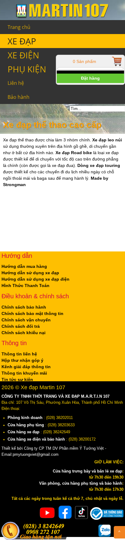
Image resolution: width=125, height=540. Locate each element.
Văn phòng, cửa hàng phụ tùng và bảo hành (80, 483)
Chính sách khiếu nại (24, 332)
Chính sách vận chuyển (26, 319)
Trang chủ (19, 27)
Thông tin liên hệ (19, 353)
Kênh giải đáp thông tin (26, 366)
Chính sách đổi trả (21, 326)
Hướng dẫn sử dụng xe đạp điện (35, 279)
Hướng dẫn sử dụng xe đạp (30, 272)
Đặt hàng (90, 78)
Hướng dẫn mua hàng (24, 266)
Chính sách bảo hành (24, 307)
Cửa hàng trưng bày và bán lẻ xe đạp (87, 471)
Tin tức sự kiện (17, 379)
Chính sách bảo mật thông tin (32, 313)
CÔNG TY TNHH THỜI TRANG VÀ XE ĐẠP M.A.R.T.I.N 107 (56, 396)
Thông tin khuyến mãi (24, 373)
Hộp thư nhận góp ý (22, 360)
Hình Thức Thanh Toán (25, 285)
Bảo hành (18, 97)
